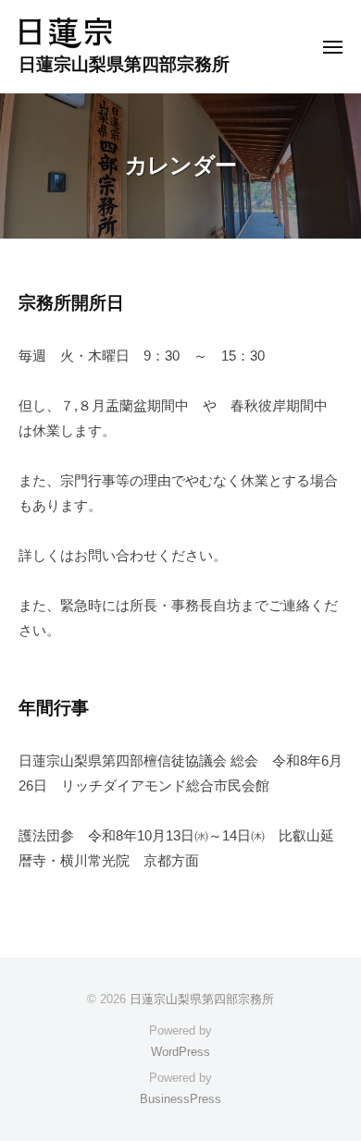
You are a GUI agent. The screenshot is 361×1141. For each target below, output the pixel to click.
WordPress (180, 1052)
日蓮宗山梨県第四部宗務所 (124, 64)
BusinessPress (180, 1099)
